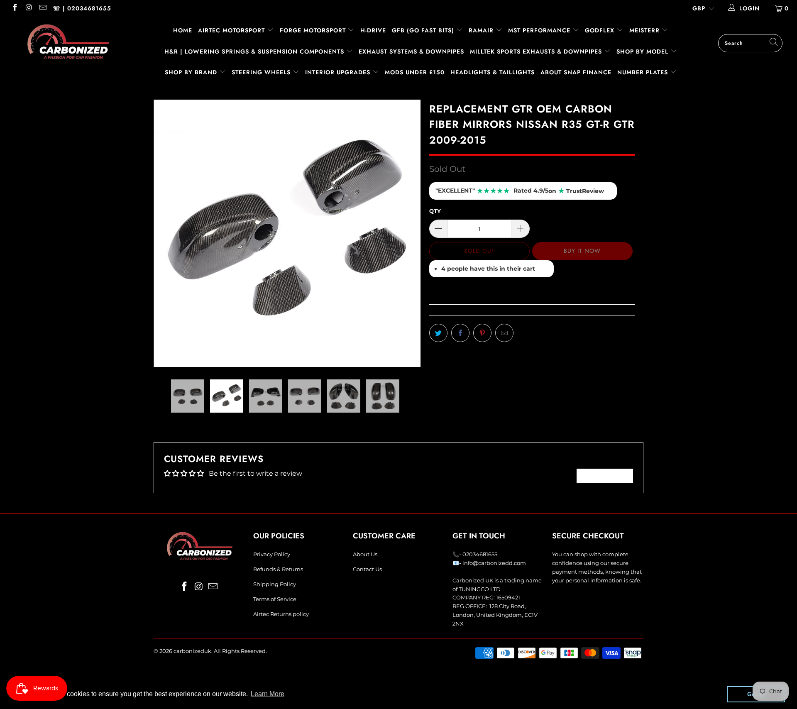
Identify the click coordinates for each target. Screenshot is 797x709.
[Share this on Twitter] (438, 333)
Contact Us (367, 569)
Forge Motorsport (313, 30)
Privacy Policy (271, 554)
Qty (435, 211)
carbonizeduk (192, 651)
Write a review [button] (604, 475)
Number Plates (643, 72)
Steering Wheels (262, 72)
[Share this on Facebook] (460, 333)
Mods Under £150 (415, 72)
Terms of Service (274, 599)
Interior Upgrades (338, 72)
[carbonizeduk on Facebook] (14, 8)
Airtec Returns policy (281, 614)
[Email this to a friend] (504, 333)
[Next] (406, 233)
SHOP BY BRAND (192, 72)
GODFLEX (600, 30)
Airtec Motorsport (231, 30)
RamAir (482, 30)
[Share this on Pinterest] (482, 333)
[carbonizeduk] (67, 41)
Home (182, 30)
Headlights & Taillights (492, 72)
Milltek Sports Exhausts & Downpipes (537, 51)
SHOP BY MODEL (642, 51)
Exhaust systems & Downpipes (411, 51)
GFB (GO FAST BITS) (424, 30)
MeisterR (645, 30)
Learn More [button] (267, 693)
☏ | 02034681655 (82, 8)
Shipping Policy (274, 584)
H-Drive (373, 30)
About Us (365, 554)
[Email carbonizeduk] (42, 8)
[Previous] (168, 233)
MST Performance (540, 30)
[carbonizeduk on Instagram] (28, 8)
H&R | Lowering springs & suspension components (255, 51)
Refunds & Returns (278, 569)
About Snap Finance (575, 72)
